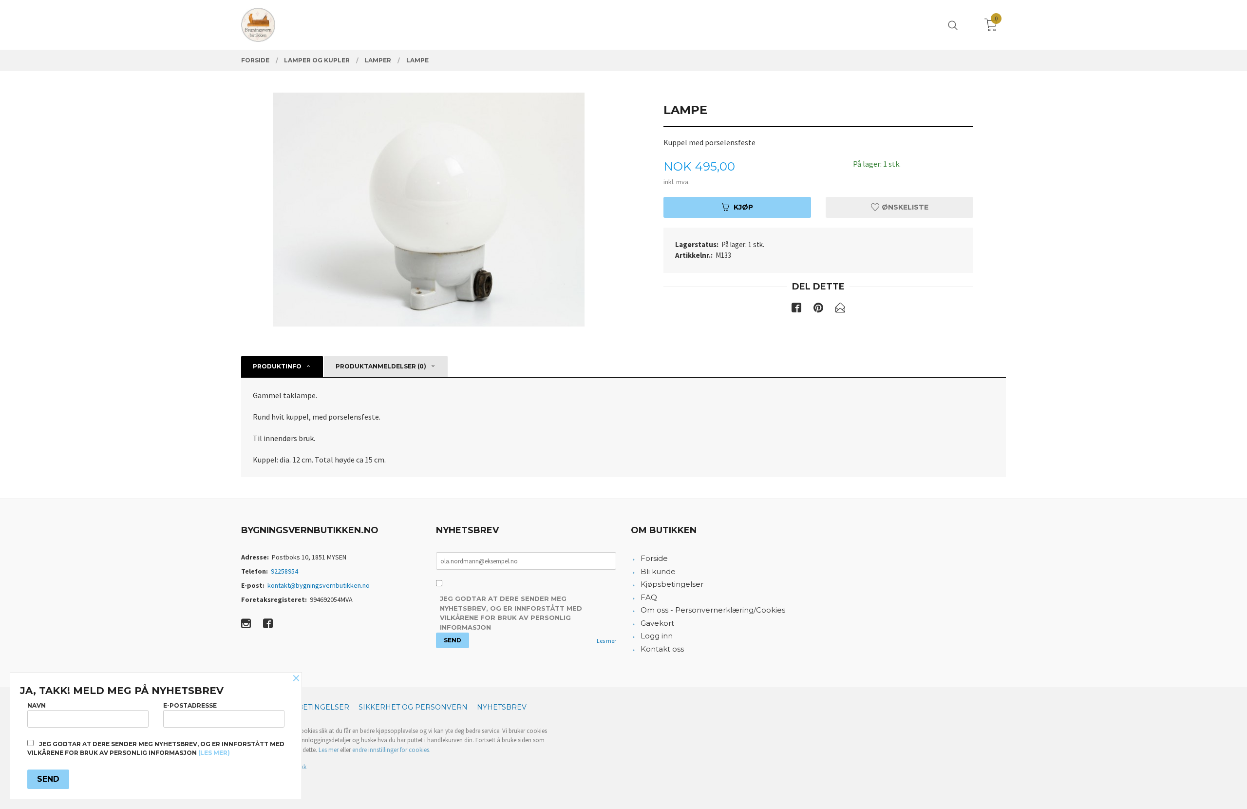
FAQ (649, 597)
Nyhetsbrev (502, 707)
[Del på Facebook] (796, 309)
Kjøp (743, 207)
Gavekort (657, 623)
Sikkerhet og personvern (413, 707)
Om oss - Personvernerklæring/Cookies (713, 610)
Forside (654, 558)
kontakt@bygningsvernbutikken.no (318, 585)
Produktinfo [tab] (277, 366)
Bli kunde (658, 571)
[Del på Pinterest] (818, 309)
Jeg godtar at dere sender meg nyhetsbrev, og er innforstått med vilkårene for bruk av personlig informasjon (511, 613)
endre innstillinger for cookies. (391, 750)
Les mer (606, 640)
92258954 (284, 571)
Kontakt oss (662, 649)
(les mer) (214, 752)
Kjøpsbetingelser (672, 584)
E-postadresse (190, 705)
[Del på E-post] (840, 309)
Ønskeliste (904, 207)
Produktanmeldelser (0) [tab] (381, 366)
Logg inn (657, 635)
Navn (36, 705)
